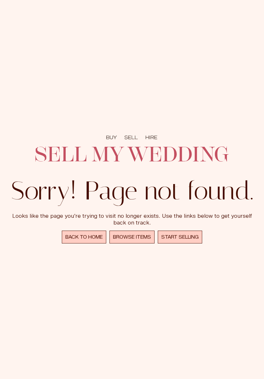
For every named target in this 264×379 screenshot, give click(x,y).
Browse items (132, 237)
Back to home (84, 237)
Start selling (180, 237)
